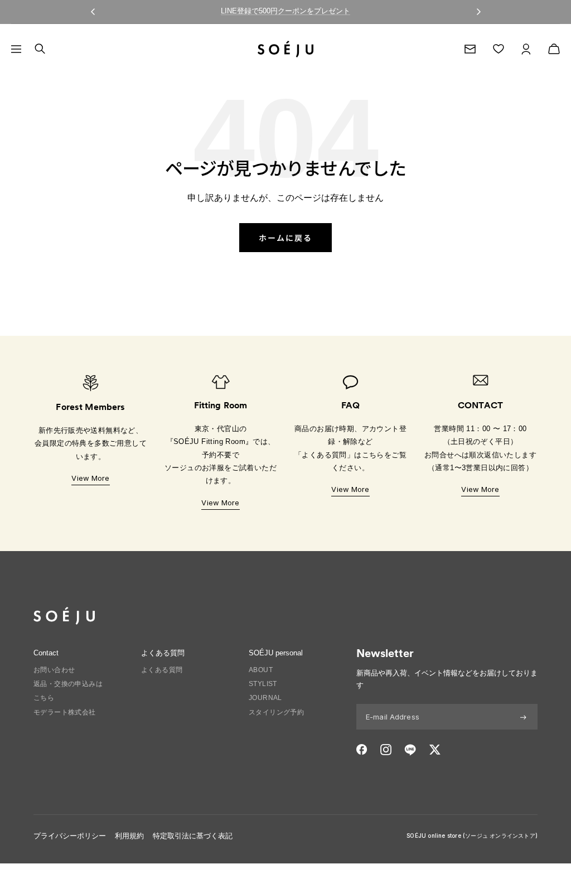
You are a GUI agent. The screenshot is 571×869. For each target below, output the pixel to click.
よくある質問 (161, 670)
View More (90, 478)
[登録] (523, 717)
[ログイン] (526, 49)
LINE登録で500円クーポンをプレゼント (285, 11)
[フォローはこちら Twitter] (434, 750)
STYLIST (263, 684)
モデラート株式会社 (64, 712)
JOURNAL (265, 698)
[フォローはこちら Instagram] (386, 750)
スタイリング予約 (276, 712)
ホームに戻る (285, 237)
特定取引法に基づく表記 (193, 836)
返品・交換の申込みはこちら (68, 691)
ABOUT (261, 670)
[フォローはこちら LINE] (410, 750)
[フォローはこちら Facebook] (362, 750)
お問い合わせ (54, 670)
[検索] (40, 49)
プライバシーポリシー (69, 836)
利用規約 (129, 836)
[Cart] (554, 49)
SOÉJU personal (276, 653)
